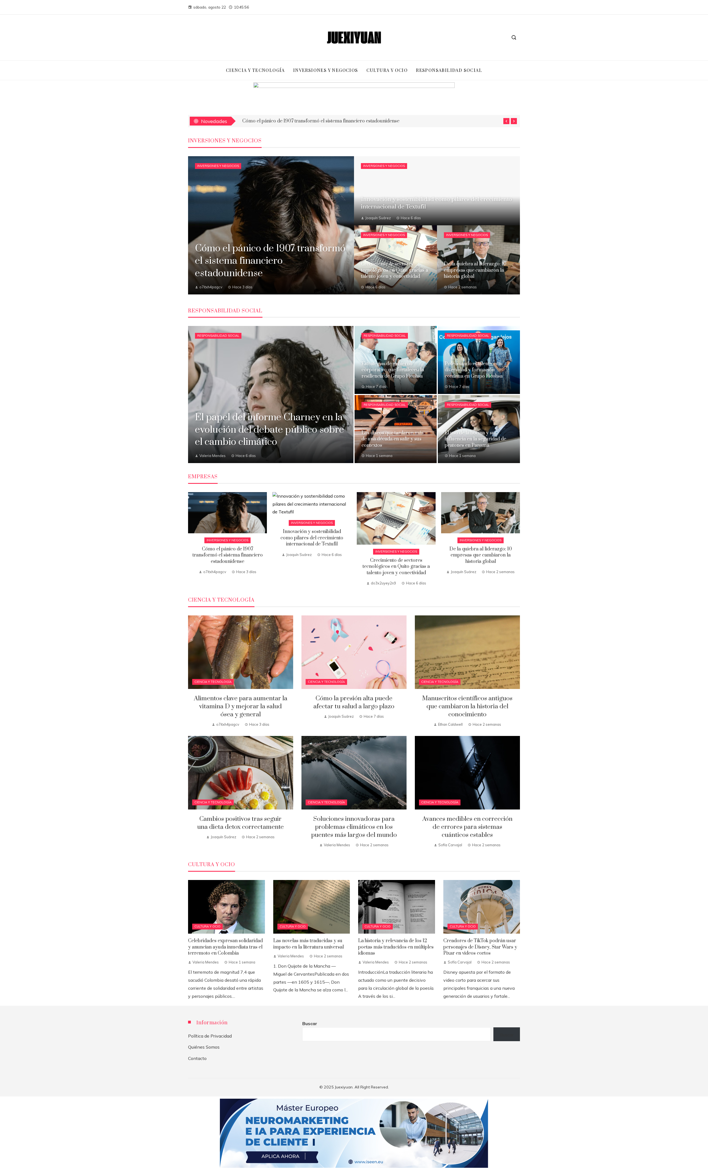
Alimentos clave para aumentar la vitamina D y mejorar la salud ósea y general (240, 706)
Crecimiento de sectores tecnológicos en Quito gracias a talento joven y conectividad (396, 566)
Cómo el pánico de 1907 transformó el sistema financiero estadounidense (227, 555)
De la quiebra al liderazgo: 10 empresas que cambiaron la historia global (480, 555)
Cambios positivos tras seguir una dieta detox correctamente (240, 823)
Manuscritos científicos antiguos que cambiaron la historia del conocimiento (467, 706)
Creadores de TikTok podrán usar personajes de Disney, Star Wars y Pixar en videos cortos (480, 947)
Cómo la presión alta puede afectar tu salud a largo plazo (353, 702)
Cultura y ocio (207, 926)
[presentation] (506, 121)
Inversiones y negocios (218, 166)
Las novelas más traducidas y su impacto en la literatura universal (308, 944)
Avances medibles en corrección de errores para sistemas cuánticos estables (467, 827)
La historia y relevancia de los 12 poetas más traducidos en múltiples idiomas (396, 947)
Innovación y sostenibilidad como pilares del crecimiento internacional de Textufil (329, 121)
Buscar (309, 1023)
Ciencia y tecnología (212, 682)
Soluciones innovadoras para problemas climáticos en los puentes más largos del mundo (354, 827)
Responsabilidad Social (218, 336)
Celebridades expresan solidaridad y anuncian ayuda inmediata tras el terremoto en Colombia (225, 947)
